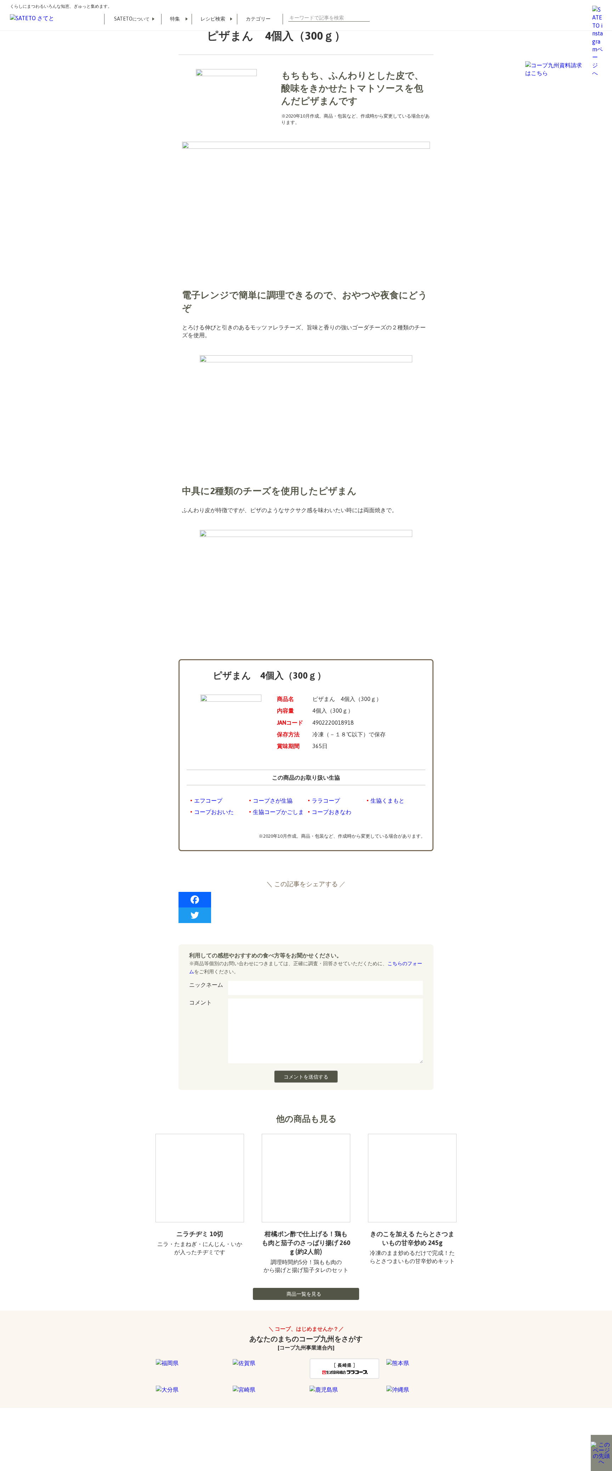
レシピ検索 (212, 19)
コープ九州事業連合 (221, 1435)
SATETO (131, 19)
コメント (200, 1002)
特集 (175, 19)
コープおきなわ (331, 812)
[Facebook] (306, 899)
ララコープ (326, 800)
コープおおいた (214, 812)
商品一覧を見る (304, 1294)
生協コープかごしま (278, 812)
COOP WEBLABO (169, 1435)
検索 (366, 17)
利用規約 (127, 1435)
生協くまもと (387, 800)
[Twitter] (306, 915)
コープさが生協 (273, 800)
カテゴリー (258, 19)
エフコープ (208, 800)
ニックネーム (206, 984)
